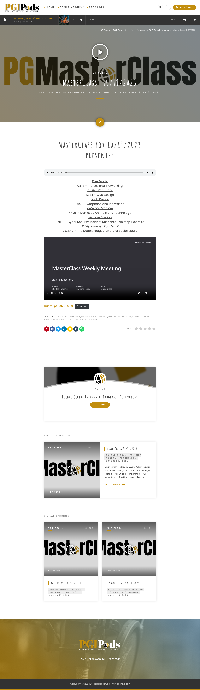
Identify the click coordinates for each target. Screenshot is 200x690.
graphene (137, 317)
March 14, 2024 (118, 595)
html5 (124, 317)
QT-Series (105, 30)
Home (50, 7)
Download (82, 306)
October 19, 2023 (136, 92)
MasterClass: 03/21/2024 (65, 583)
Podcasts (141, 30)
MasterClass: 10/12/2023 (122, 449)
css (129, 317)
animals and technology (65, 319)
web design (114, 317)
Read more (114, 484)
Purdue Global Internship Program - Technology (100, 396)
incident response (88, 319)
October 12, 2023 (117, 461)
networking (101, 317)
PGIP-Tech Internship (123, 30)
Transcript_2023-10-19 (58, 306)
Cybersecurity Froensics (67, 317)
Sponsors (97, 7)
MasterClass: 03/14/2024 (124, 583)
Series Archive (72, 7)
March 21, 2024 (59, 595)
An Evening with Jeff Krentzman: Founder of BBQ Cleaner (44, 18)
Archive (99, 404)
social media (87, 317)
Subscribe (184, 7)
